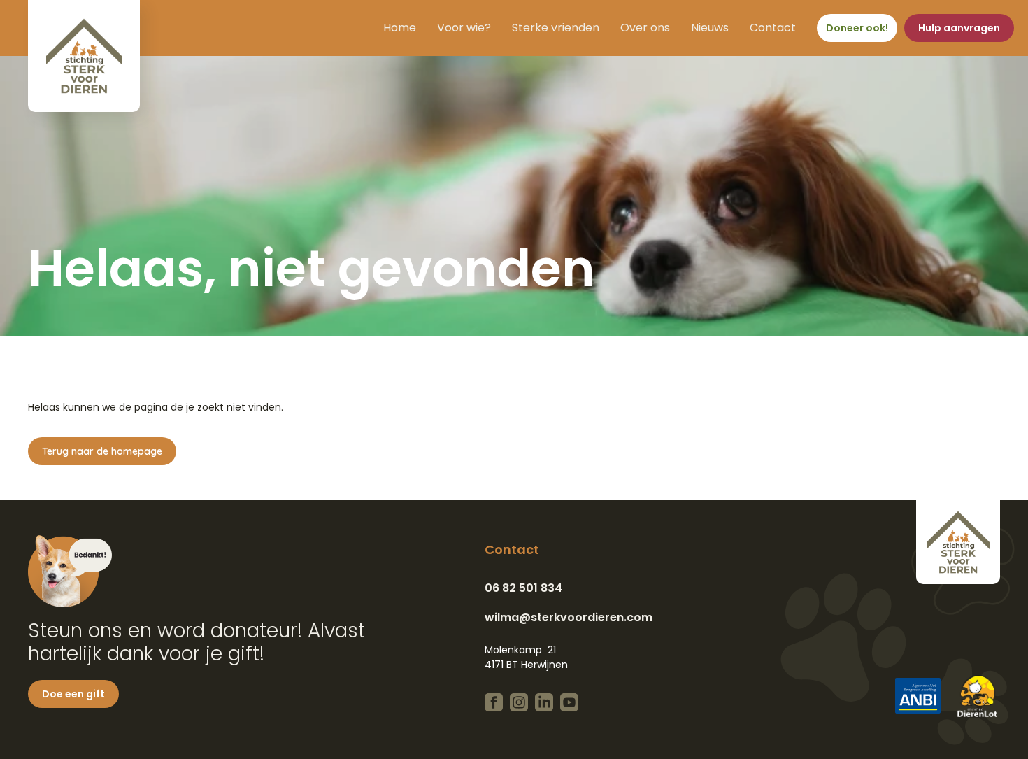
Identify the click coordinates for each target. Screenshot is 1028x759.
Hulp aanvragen (959, 28)
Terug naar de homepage (102, 451)
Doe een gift (73, 694)
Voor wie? (464, 28)
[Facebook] (494, 702)
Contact (773, 28)
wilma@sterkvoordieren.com (568, 617)
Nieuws (710, 28)
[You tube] (569, 702)
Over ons (645, 28)
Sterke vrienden (555, 28)
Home (399, 28)
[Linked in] (544, 702)
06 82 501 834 (523, 588)
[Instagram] (519, 702)
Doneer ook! (857, 28)
